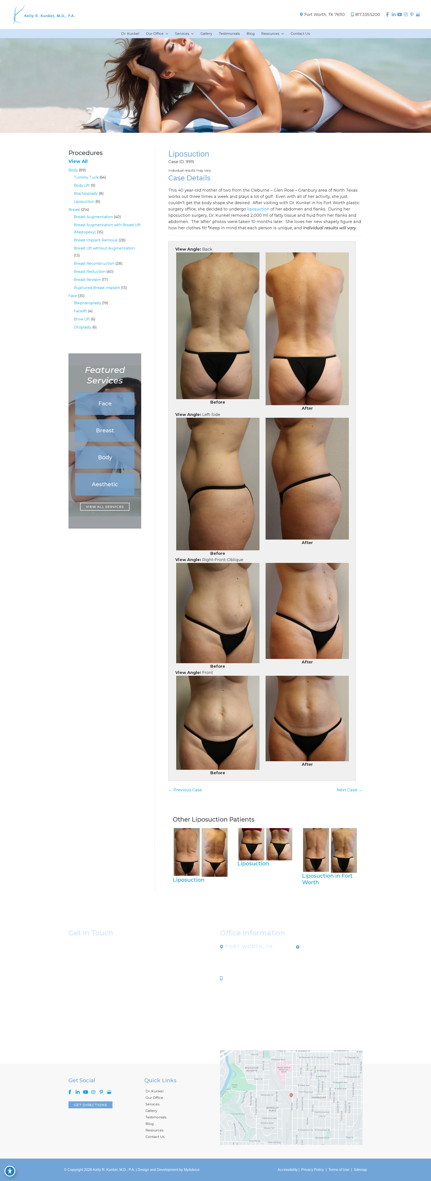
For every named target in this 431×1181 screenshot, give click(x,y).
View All (78, 161)
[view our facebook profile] (388, 15)
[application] (166, 33)
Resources (154, 1130)
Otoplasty (82, 327)
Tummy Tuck (86, 177)
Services (152, 1104)
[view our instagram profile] (406, 15)
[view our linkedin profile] (394, 15)
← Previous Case (185, 789)
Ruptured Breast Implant (97, 288)
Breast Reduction (90, 271)
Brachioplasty (86, 193)
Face (72, 296)
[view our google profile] (418, 15)
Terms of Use (339, 1170)
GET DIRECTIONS (90, 1105)
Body (73, 170)
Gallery (151, 1111)
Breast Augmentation (93, 217)
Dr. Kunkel (154, 1091)
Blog (149, 1124)
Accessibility (288, 1170)
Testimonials (155, 1117)
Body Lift (82, 185)
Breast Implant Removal (96, 240)
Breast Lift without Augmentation (104, 248)
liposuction (258, 209)
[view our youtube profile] (400, 15)
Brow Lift (82, 319)
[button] (104, 403)
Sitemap (360, 1170)
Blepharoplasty (87, 303)
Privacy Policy (312, 1170)
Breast (74, 210)
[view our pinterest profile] (412, 15)
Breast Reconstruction (94, 263)
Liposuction (84, 201)
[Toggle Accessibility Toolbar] (9, 1171)
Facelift (80, 311)
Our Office (154, 1098)
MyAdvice (192, 1170)
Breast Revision (87, 280)
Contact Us (155, 1137)
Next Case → (349, 789)
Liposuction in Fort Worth (327, 879)
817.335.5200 (367, 14)
